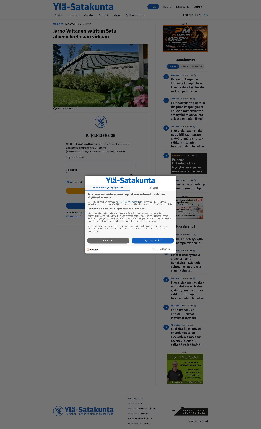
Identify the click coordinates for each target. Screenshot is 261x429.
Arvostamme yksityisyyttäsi (108, 187)
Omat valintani (108, 240)
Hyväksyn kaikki (152, 240)
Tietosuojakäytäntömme (163, 249)
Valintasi (153, 188)
